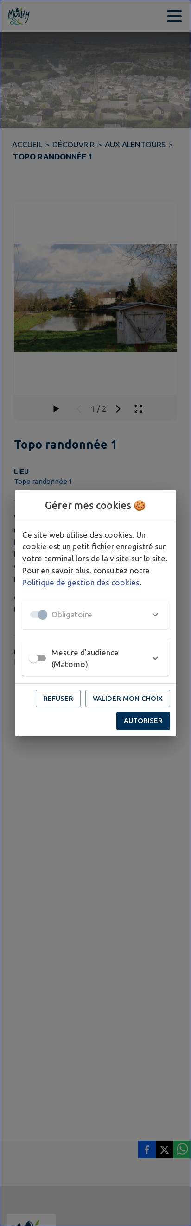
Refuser (58, 698)
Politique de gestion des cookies (81, 582)
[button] (95, 614)
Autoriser (143, 720)
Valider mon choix (128, 698)
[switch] (33, 658)
